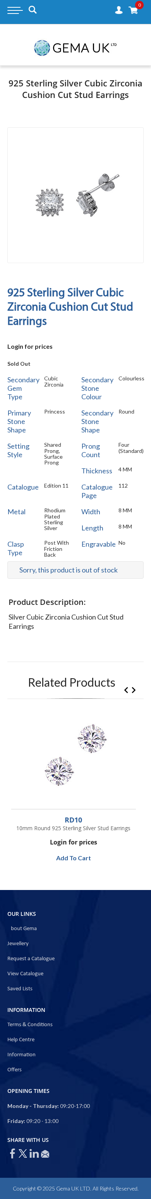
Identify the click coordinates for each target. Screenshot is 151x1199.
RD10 (73, 819)
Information (21, 1055)
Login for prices (30, 346)
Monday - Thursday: (33, 1106)
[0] (133, 10)
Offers (14, 1070)
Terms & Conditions (30, 1025)
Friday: (16, 1121)
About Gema (22, 929)
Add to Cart (73, 857)
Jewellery (18, 944)
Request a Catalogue (31, 959)
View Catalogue (25, 974)
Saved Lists (20, 989)
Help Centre (20, 1040)
